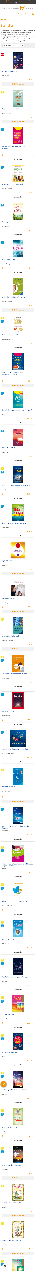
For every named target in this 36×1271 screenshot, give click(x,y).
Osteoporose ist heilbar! (10, 636)
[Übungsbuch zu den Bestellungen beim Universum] (18, 815)
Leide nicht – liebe (8, 939)
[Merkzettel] (21, 13)
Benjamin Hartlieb (7, 793)
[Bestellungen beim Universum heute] (18, 1079)
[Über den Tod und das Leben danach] (18, 890)
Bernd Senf (5, 981)
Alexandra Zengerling (7, 339)
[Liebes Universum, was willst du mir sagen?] (18, 399)
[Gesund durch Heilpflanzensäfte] (18, 173)
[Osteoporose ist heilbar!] (18, 625)
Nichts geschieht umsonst (11, 1128)
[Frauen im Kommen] (18, 437)
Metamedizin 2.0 (8, 711)
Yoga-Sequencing (8, 598)
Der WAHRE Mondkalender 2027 (13, 71)
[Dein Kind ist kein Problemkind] (18, 324)
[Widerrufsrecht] (25, 13)
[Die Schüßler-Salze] (18, 776)
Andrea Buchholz (6, 113)
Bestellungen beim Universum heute (14, 1090)
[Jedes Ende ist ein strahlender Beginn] (18, 738)
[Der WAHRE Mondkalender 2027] (18, 60)
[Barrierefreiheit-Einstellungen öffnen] (3, 1084)
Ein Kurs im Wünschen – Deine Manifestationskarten (12, 373)
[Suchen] (18, 13)
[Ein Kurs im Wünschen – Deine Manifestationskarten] (18, 361)
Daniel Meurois (6, 226)
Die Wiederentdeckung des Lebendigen (15, 977)
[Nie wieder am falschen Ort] (18, 98)
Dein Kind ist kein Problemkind (12, 335)
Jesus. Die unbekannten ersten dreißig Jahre (17, 485)
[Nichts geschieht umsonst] (18, 1116)
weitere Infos (18, 159)
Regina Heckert (6, 452)
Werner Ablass (5, 943)
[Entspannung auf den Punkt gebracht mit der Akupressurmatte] (18, 853)
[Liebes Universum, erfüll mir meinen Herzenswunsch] (18, 135)
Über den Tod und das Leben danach (14, 902)
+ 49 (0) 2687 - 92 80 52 (19, 3)
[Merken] (2, 80)
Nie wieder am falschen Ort (11, 109)
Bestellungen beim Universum (12, 1165)
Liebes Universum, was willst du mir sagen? (17, 410)
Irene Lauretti (5, 75)
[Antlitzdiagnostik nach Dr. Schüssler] (18, 286)
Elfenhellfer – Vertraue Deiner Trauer (14, 1241)
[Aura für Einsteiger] (18, 1003)
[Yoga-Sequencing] (18, 587)
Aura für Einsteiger (8, 1015)
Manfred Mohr (5, 1094)
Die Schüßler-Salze (8, 787)
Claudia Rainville (6, 715)
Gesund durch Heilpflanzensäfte (13, 184)
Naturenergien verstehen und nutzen (15, 523)
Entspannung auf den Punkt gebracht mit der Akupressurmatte (17, 865)
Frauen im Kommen (8, 448)
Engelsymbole (7, 561)
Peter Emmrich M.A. (7, 188)
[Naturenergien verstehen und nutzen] (18, 512)
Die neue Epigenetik (9, 259)
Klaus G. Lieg (5, 868)
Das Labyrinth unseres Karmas (12, 222)
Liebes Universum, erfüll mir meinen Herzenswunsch (14, 147)
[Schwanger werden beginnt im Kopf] (18, 663)
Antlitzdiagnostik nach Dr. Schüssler (14, 297)
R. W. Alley (4, 1207)
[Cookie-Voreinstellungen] (5, 1265)
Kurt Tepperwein (6, 1132)
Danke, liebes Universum (10, 1052)
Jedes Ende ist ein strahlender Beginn (15, 749)
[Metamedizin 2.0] (18, 700)
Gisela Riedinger (6, 678)
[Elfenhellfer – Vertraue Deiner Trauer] (18, 1229)
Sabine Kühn (5, 1019)
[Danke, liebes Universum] (18, 1041)
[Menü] (2, 13)
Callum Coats (5, 527)
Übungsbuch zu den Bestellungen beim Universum (15, 827)
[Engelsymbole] (18, 550)
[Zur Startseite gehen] (18, 8)
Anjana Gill (5, 151)
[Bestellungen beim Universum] (18, 1154)
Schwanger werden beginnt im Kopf (14, 674)
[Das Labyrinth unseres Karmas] (18, 211)
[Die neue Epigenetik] (18, 248)
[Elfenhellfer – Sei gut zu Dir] (18, 1192)
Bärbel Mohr (5, 830)
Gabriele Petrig (6, 264)
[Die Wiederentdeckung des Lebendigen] (18, 966)
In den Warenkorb (18, 84)
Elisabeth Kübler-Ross (8, 753)
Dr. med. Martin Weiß (7, 640)
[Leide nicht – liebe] (18, 928)
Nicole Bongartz (6, 603)
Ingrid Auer (4, 565)
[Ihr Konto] (29, 13)
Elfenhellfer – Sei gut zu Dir (11, 1203)
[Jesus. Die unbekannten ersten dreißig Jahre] (18, 474)
